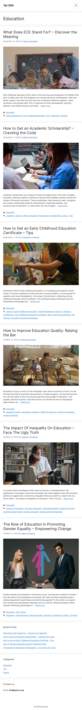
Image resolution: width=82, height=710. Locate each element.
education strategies (30, 412)
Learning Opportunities (13, 512)
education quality (13, 412)
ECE (48, 116)
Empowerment (22, 615)
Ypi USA (8, 5)
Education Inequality (33, 508)
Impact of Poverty (67, 508)
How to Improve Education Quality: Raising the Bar (24, 644)
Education (10, 112)
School (23, 612)
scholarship (55, 216)
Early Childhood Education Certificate (31, 315)
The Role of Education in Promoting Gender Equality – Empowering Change (37, 526)
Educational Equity (51, 508)
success (64, 216)
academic (10, 216)
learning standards (66, 412)
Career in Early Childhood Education (21, 312)
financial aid (44, 216)
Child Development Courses (50, 312)
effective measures (48, 412)
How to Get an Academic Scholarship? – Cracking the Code (28, 637)
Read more (45, 106)
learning (64, 116)
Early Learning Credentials (59, 315)
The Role (73, 615)
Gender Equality (36, 615)
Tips (71, 216)
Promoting (57, 615)
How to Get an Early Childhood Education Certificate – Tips (28, 640)
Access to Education (15, 508)
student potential (10, 415)
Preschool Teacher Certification (24, 318)
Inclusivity (48, 615)
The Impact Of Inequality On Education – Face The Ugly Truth (38, 430)
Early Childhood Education (34, 116)
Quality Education (31, 512)
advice (18, 216)
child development (14, 116)
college (25, 216)
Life (17, 612)
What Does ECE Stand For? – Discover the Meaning (25, 633)
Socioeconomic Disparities (51, 512)
